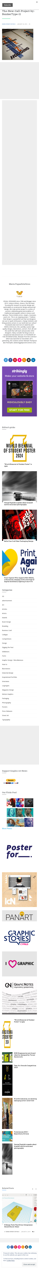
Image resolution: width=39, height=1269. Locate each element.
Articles (4, 609)
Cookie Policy (11, 1260)
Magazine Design (8, 690)
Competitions (6, 639)
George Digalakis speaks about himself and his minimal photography (18, 504)
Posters (4, 707)
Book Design (6, 622)
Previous (32, 1189)
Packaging (5, 698)
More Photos (7, 828)
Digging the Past (7, 647)
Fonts (4, 656)
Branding (5, 626)
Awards (4, 618)
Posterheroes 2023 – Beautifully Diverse (21, 1133)
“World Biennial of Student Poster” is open (18, 465)
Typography (6, 720)
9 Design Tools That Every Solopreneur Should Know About (18, 1226)
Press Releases (7, 711)
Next (35, 1189)
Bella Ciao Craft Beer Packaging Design (18, 541)
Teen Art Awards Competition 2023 (25, 1066)
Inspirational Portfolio (9, 677)
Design (4, 643)
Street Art (5, 715)
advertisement (7, 601)
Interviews (5, 681)
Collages (5, 635)
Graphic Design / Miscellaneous (12, 660)
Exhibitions (5, 652)
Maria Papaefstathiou (8, 24)
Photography (6, 703)
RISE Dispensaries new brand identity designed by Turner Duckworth (24, 1055)
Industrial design (7, 673)
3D (3, 596)
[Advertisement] (19, 80)
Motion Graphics (7, 694)
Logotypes (5, 686)
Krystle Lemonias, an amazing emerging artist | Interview (25, 1100)
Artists (4, 613)
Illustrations (6, 669)
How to (4, 664)
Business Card (7, 630)
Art (3, 605)
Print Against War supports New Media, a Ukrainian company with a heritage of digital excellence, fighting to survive (19, 579)
